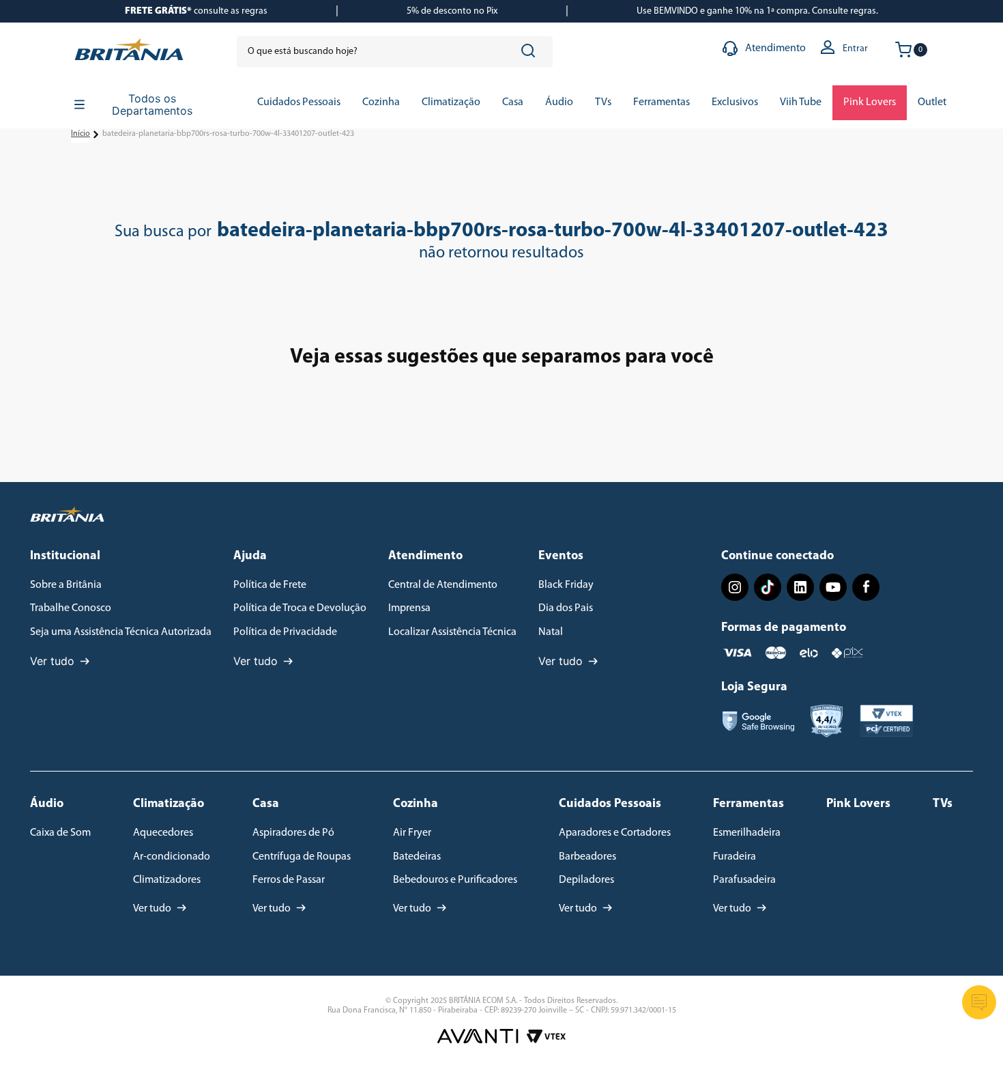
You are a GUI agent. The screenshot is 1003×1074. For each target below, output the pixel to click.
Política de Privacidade (285, 632)
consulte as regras (196, 11)
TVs (943, 804)
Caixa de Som (60, 833)
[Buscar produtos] (531, 52)
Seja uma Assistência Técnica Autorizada (121, 632)
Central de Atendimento (442, 585)
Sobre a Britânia (66, 585)
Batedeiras (417, 856)
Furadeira (734, 856)
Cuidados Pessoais (610, 804)
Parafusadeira (744, 880)
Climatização (168, 804)
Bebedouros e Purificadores (455, 880)
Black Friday (566, 585)
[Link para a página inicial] (80, 134)
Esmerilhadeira (747, 833)
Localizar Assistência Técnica (452, 632)
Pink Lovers (858, 804)
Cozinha (415, 804)
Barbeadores (587, 856)
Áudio (46, 804)
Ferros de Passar (288, 880)
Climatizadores (167, 880)
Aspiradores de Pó (293, 833)
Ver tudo (52, 661)
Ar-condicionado (171, 856)
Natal (550, 632)
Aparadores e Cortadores (615, 833)
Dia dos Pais (565, 608)
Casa (265, 804)
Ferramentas (748, 804)
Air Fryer (412, 833)
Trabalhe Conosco (70, 608)
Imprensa (409, 608)
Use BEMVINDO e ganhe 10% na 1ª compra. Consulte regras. (757, 11)
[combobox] (395, 52)
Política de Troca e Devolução (299, 608)
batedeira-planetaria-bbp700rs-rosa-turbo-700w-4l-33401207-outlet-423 (228, 134)
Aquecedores (163, 833)
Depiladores (586, 880)
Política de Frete (269, 585)
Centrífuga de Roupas (301, 856)
